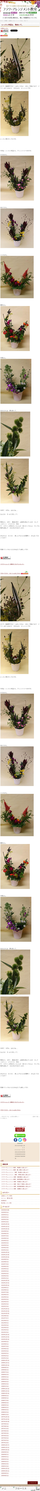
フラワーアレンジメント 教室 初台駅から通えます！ (15, 1172)
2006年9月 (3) (4, 1452)
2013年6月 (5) (4, 1266)
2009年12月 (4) (5, 1360)
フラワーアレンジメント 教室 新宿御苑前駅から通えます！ (16, 1186)
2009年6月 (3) (4, 1374)
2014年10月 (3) (5, 1229)
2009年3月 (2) (4, 1381)
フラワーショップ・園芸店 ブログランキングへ (12, 564)
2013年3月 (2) (4, 1273)
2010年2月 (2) (4, 1355)
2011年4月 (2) (4, 1325)
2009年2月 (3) (4, 1384)
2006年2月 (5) (4, 1464)
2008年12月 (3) (5, 1388)
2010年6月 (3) (4, 1348)
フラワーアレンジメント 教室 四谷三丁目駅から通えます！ (16, 1184)
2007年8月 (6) (4, 1426)
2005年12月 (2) (5, 1468)
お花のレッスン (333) (6, 1196)
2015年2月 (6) (4, 1219)
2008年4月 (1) (4, 1407)
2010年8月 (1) (4, 1344)
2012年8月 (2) (4, 1290)
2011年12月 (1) (5, 1308)
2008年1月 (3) (4, 1414)
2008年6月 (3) (4, 1402)
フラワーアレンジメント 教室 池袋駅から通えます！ (14, 1188)
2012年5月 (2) (4, 1297)
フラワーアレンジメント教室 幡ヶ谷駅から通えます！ (15, 1170)
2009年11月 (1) (5, 1362)
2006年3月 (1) (4, 1461)
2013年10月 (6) (5, 1257)
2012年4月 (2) (4, 1299)
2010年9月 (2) (4, 1341)
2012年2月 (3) (4, 1304)
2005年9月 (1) (4, 1473)
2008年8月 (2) (4, 1398)
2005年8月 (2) (4, 1475)
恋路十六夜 (36, 1116)
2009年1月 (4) (4, 1386)
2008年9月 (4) (4, 1395)
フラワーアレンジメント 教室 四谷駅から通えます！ (14, 1181)
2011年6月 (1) (4, 1320)
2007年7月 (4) (4, 1428)
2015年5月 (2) (4, 1212)
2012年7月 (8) (4, 1292)
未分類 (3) (3, 1200)
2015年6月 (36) (5, 1210)
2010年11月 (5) (5, 1337)
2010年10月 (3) (5, 1339)
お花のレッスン (4, 28)
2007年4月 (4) (4, 1435)
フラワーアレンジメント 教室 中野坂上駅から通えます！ (16, 1174)
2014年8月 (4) (4, 1233)
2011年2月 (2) (4, 1330)
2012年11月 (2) (5, 1283)
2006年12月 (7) (5, 1445)
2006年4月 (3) (4, 1459)
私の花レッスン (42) (6, 1203)
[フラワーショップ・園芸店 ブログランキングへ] (4, 30)
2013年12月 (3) (5, 1252)
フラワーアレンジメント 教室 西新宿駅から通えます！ (15, 1177)
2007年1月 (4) (4, 1442)
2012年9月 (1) (4, 1287)
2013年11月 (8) (5, 1254)
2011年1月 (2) (4, 1332)
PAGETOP (33, 1482)
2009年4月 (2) (4, 1379)
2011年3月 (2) (4, 1327)
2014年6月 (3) (4, 1238)
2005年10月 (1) (5, 1471)
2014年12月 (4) (5, 1224)
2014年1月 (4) (4, 1250)
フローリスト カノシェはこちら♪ (10, 573)
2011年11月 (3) (5, 1311)
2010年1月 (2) (4, 1358)
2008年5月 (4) (4, 1405)
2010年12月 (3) (5, 1334)
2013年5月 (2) (4, 1268)
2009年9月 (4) (4, 1367)
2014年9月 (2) (4, 1231)
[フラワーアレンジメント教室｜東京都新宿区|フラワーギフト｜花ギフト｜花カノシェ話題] (20, 10)
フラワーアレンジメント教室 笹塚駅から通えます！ (14, 1167)
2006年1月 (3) (4, 1466)
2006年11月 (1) (5, 1447)
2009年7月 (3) (4, 1372)
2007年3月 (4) (4, 1438)
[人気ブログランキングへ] (4, 35)
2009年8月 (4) (4, 1370)
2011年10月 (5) (5, 1313)
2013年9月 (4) (4, 1259)
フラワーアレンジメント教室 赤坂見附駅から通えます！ (15, 1179)
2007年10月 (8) (5, 1421)
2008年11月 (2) (5, 1391)
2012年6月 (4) (4, 1294)
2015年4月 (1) (4, 1214)
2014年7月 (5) (4, 1236)
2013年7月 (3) (4, 1264)
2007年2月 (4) (4, 1440)
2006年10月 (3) (5, 1449)
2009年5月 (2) (4, 1377)
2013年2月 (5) (4, 1276)
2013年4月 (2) (4, 1271)
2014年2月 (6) (4, 1247)
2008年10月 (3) (5, 1393)
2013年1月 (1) (4, 1278)
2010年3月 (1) (4, 1353)
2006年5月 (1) (4, 1456)
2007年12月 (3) (5, 1417)
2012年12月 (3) (5, 1280)
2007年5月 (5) (4, 1433)
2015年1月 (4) (4, 1221)
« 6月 (2, 1160)
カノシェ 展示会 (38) (7, 1198)
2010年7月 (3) (4, 1346)
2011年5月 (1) (4, 1323)
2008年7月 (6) (4, 1400)
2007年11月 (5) (5, 1419)
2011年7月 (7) (4, 1318)
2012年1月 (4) (4, 1306)
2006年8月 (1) (4, 1454)
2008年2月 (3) (4, 1412)
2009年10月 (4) (5, 1365)
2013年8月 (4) (4, 1261)
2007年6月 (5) (4, 1431)
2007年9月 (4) (4, 1424)
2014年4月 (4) (4, 1243)
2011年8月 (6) (4, 1315)
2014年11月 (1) (5, 1226)
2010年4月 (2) (4, 1351)
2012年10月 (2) (5, 1285)
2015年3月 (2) (4, 1217)
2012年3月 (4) (4, 1301)
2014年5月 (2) (4, 1240)
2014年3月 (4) (4, 1245)
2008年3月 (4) (4, 1409)
